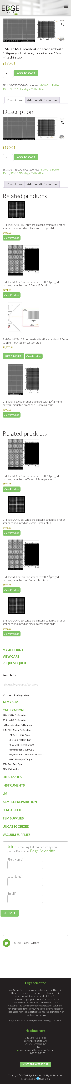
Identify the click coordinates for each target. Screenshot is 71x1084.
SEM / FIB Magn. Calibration (27, 89)
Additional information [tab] (42, 100)
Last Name (15, 876)
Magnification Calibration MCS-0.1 (26, 754)
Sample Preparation (20, 802)
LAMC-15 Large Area (19, 735)
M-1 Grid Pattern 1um (20, 740)
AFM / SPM (10, 702)
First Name (15, 859)
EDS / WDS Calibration (14, 720)
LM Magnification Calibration (17, 725)
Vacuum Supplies (16, 835)
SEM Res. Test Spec (13, 764)
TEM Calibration (11, 769)
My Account (13, 650)
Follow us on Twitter (25, 943)
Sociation (45, 1078)
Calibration (13, 710)
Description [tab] (15, 100)
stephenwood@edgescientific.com (36, 1049)
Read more (13, 356)
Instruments (14, 785)
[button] (62, 24)
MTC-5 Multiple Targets (21, 759)
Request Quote (15, 663)
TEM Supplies (13, 818)
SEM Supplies (13, 810)
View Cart (11, 656)
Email (11, 893)
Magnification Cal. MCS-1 (21, 749)
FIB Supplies (12, 777)
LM (5, 793)
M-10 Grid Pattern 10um (21, 744)
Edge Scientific (10, 9)
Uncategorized (16, 826)
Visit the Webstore (35, 1064)
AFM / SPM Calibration (14, 715)
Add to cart (26, 73)
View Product (11, 237)
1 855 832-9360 (36, 1053)
